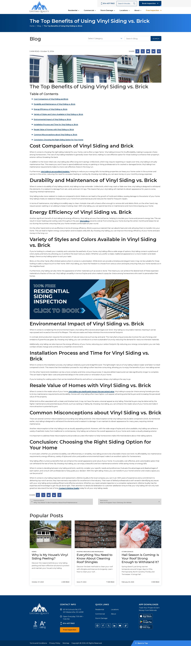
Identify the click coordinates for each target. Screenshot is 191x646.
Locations (124, 10)
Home (32, 26)
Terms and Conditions (38, 643)
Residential (72, 10)
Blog (39, 26)
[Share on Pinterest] (159, 51)
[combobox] (106, 38)
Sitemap (66, 643)
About (136, 10)
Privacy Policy (54, 643)
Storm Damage (106, 10)
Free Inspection (152, 10)
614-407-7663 (69, 623)
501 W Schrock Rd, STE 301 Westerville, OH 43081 (73, 611)
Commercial (89, 10)
